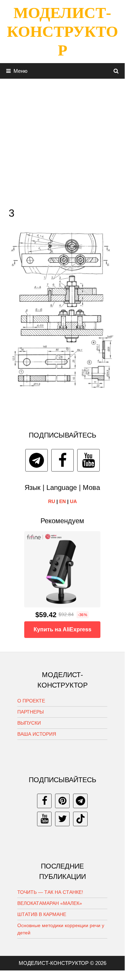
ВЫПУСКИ (29, 723)
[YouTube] (88, 460)
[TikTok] (80, 819)
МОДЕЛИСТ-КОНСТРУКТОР (62, 31)
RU (51, 501)
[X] (62, 819)
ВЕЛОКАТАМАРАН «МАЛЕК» (49, 903)
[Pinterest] (62, 801)
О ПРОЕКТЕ (31, 700)
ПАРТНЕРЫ (30, 712)
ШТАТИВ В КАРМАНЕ (41, 914)
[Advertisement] (62, 141)
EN (62, 501)
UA (73, 501)
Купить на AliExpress (62, 629)
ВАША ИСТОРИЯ (36, 734)
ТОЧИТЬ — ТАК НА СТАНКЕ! (50, 892)
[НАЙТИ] (116, 71)
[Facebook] (62, 460)
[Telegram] (36, 460)
